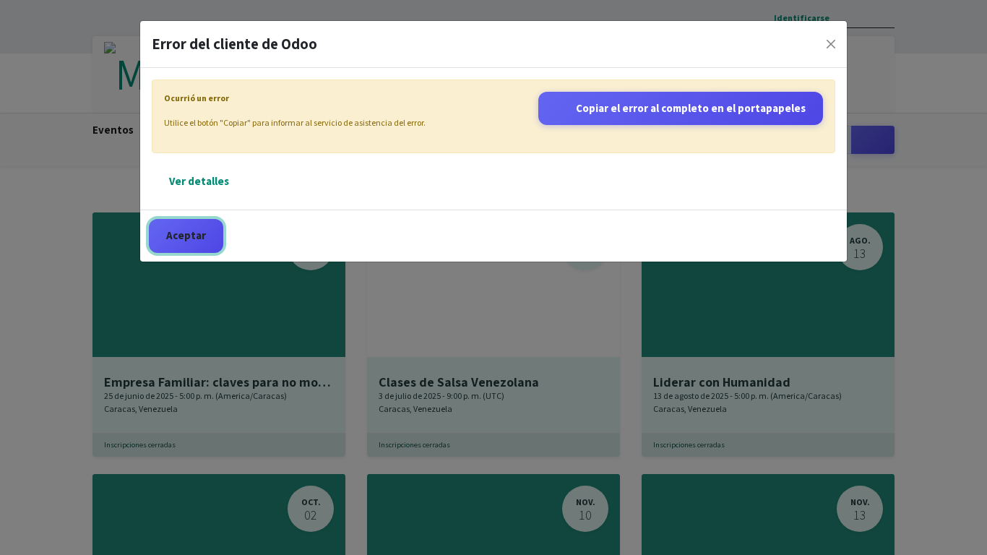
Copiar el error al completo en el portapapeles (691, 108)
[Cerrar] (831, 44)
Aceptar (186, 235)
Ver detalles (199, 181)
